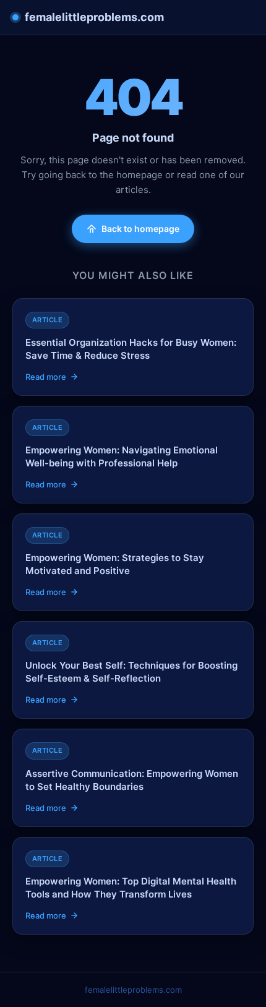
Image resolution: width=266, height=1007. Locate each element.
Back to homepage (140, 228)
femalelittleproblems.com (94, 17)
